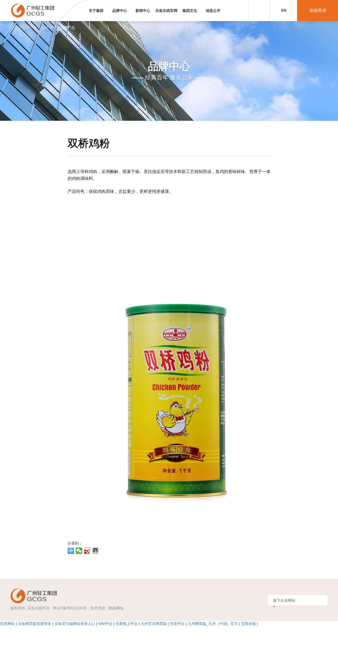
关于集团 (96, 10)
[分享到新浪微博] (87, 551)
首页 (14, 27)
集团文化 (189, 10)
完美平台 (177, 624)
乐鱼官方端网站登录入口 (74, 624)
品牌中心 (119, 10)
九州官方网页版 (154, 624)
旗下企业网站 (284, 600)
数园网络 (116, 608)
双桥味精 (48, 27)
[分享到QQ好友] (95, 551)
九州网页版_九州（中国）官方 (213, 624)
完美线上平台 (126, 624)
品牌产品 (67, 27)
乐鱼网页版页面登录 (34, 624)
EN (283, 10)
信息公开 (213, 10)
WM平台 (105, 624)
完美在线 (248, 624)
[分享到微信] (79, 551)
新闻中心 (142, 10)
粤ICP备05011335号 (69, 608)
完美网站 (7, 624)
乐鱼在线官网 (166, 10)
